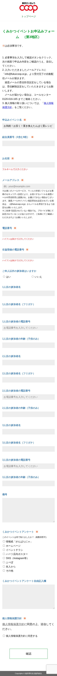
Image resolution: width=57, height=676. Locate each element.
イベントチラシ (14, 550)
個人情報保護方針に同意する (21, 636)
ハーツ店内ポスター (16, 554)
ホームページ (13, 546)
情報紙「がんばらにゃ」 (19, 541)
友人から (10, 566)
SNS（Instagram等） (17, 558)
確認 (28, 653)
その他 (9, 570)
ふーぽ (9, 562)
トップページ (28, 16)
